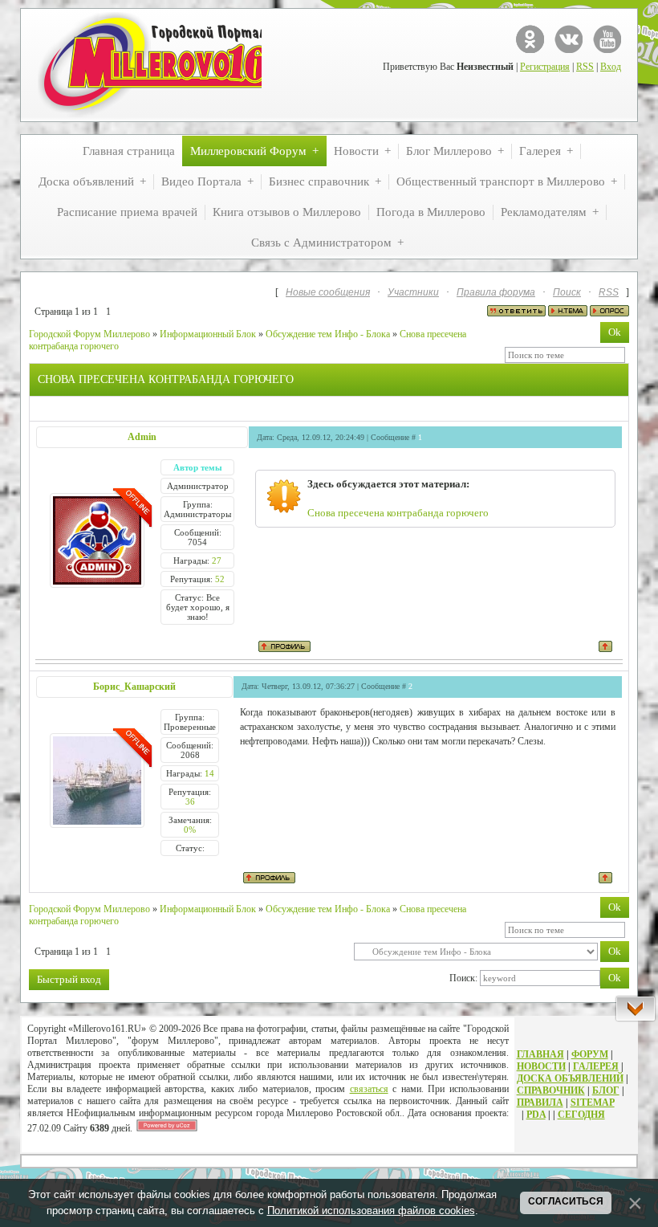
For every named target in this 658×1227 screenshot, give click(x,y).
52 (220, 579)
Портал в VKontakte (568, 39)
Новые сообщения (328, 292)
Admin (142, 436)
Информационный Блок (208, 334)
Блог (605, 1090)
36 (190, 801)
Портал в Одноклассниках (530, 39)
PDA (536, 1114)
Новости (541, 1066)
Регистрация (545, 66)
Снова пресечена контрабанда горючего (398, 513)
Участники (413, 292)
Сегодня (581, 1114)
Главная (540, 1054)
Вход (610, 66)
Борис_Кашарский (134, 686)
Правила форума (496, 292)
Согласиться (565, 1201)
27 (216, 560)
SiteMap (593, 1102)
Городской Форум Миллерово (89, 334)
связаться (369, 1089)
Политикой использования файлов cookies (371, 1211)
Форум (589, 1054)
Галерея (596, 1066)
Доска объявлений (570, 1078)
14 (209, 773)
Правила (540, 1102)
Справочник (551, 1090)
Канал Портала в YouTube (607, 39)
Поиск (567, 292)
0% (190, 829)
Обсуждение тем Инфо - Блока (328, 334)
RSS (585, 66)
